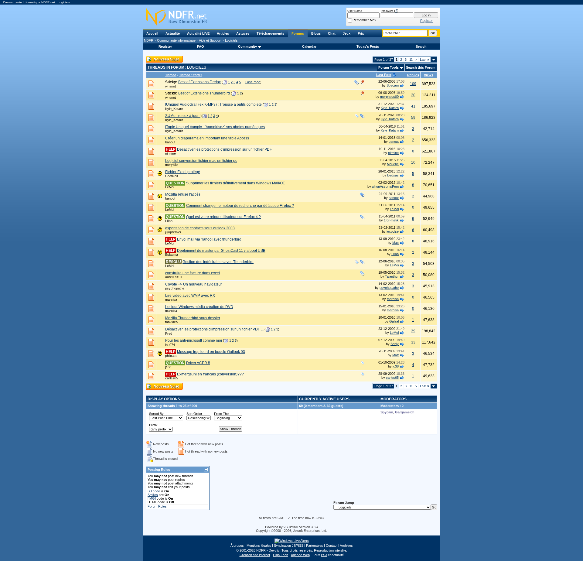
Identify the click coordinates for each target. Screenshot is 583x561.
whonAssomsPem (385, 186)
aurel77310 (173, 277)
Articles (223, 33)
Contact (331, 545)
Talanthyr (392, 276)
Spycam (393, 85)
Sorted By (156, 414)
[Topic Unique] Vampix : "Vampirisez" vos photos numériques (215, 127)
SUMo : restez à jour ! (182, 116)
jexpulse (393, 231)
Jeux (346, 33)
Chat (332, 33)
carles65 (171, 378)
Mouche (393, 164)
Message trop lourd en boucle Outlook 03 (211, 352)
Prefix (153, 425)
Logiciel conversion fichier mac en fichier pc (201, 161)
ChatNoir (171, 176)
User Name (354, 10)
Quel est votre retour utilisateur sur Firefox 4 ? (223, 217)
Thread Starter (190, 75)
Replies (413, 75)
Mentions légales (259, 545)
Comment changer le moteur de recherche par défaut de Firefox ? (240, 206)
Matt (395, 243)
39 (413, 331)
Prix (361, 33)
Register (165, 46)
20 (413, 95)
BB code (154, 491)
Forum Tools (388, 67)
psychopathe (174, 288)
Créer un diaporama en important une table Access (207, 138)
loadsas (393, 175)
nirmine (170, 153)
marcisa (171, 299)
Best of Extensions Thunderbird (204, 93)
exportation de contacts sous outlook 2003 (200, 228)
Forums (298, 33)
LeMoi (169, 187)
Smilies (153, 495)
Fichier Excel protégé (182, 172)
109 (413, 84)
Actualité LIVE (198, 33)
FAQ (200, 46)
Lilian (168, 221)
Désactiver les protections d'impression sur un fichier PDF (224, 149)
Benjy (394, 344)
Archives (346, 545)
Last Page (252, 82)
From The (221, 414)
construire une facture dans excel (192, 273)
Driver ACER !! (198, 363)
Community (247, 46)
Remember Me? (364, 20)
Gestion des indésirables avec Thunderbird (218, 262)
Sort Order (194, 414)
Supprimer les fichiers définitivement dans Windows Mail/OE (235, 183)
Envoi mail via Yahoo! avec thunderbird (209, 239)
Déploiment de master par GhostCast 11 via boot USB (221, 250)
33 (413, 342)
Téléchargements (270, 33)
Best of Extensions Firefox (199, 82)
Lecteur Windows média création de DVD (199, 307)
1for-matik (391, 220)
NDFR (148, 40)
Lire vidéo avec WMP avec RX (190, 295)
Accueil (152, 33)
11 (411, 59)
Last (424, 59)
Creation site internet (255, 555)
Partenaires (314, 545)
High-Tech (280, 555)
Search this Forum (420, 67)
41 (413, 106)
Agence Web (300, 555)
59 (413, 117)
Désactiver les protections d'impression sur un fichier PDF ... (214, 329)
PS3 (324, 555)
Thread (170, 75)
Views (428, 75)
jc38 (168, 367)
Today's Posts (367, 46)
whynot (170, 86)
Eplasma (171, 254)
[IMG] (152, 498)
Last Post (383, 75)
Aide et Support (210, 40)
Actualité (172, 33)
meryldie (171, 164)
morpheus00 (389, 96)
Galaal (394, 321)
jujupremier (173, 232)
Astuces (242, 33)
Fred (168, 333)
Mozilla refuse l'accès (182, 194)
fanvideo (171, 322)
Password (387, 10)
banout (170, 142)
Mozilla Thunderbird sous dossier (192, 318)
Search (421, 46)
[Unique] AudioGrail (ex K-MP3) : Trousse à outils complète (213, 104)
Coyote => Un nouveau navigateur (193, 284)
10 (413, 162)
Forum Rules (157, 506)
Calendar (309, 46)
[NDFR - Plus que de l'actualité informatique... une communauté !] (291, 17)
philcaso (171, 355)
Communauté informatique (176, 40)
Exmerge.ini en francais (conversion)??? (210, 374)
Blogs (316, 33)
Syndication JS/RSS (288, 545)
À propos (237, 545)
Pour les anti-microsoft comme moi (193, 340)
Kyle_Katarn (174, 109)
